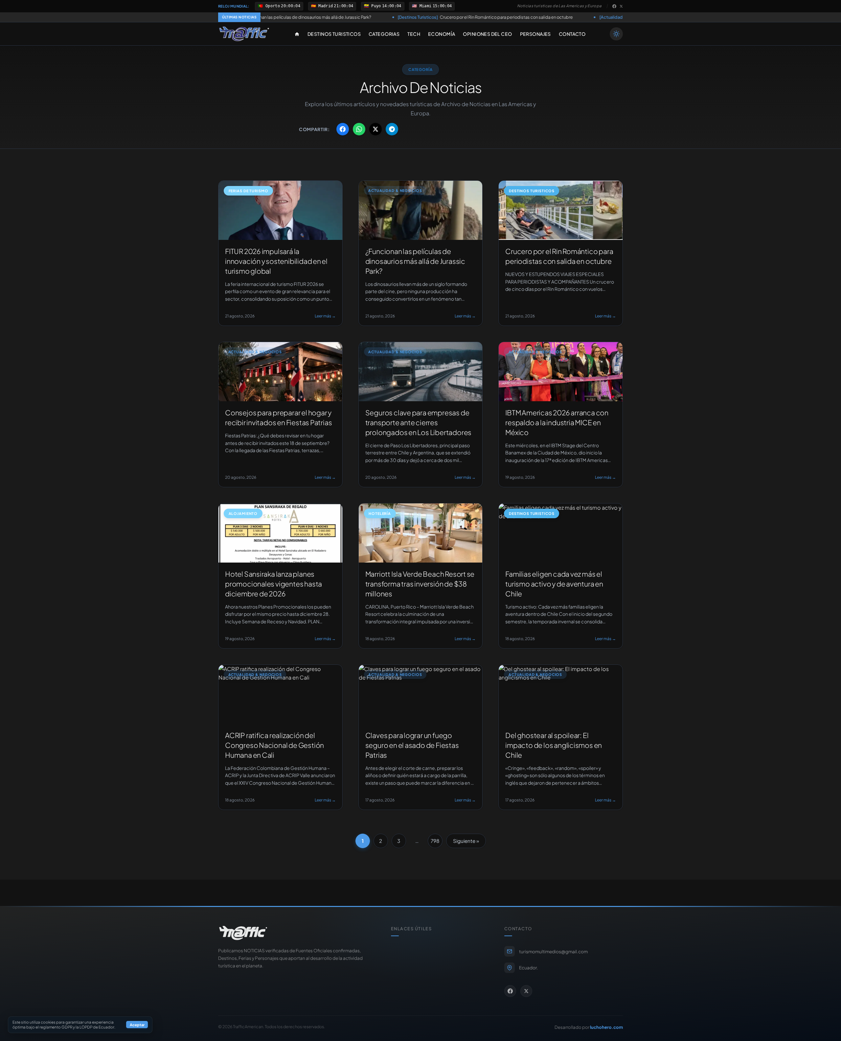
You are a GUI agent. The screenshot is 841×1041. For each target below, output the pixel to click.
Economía (441, 34)
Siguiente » (466, 841)
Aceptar (137, 1025)
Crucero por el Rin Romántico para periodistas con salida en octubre (412, 17)
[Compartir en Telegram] (392, 129)
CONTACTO (572, 34)
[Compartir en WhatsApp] (359, 129)
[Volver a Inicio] (244, 34)
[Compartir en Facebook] (342, 129)
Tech (413, 34)
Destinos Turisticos (334, 34)
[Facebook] (614, 6)
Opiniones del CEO (487, 34)
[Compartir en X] (375, 129)
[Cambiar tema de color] (616, 33)
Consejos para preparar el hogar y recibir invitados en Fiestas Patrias (618, 17)
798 (435, 841)
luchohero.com (606, 1027)
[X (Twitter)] (621, 6)
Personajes (535, 34)
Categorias (384, 34)
